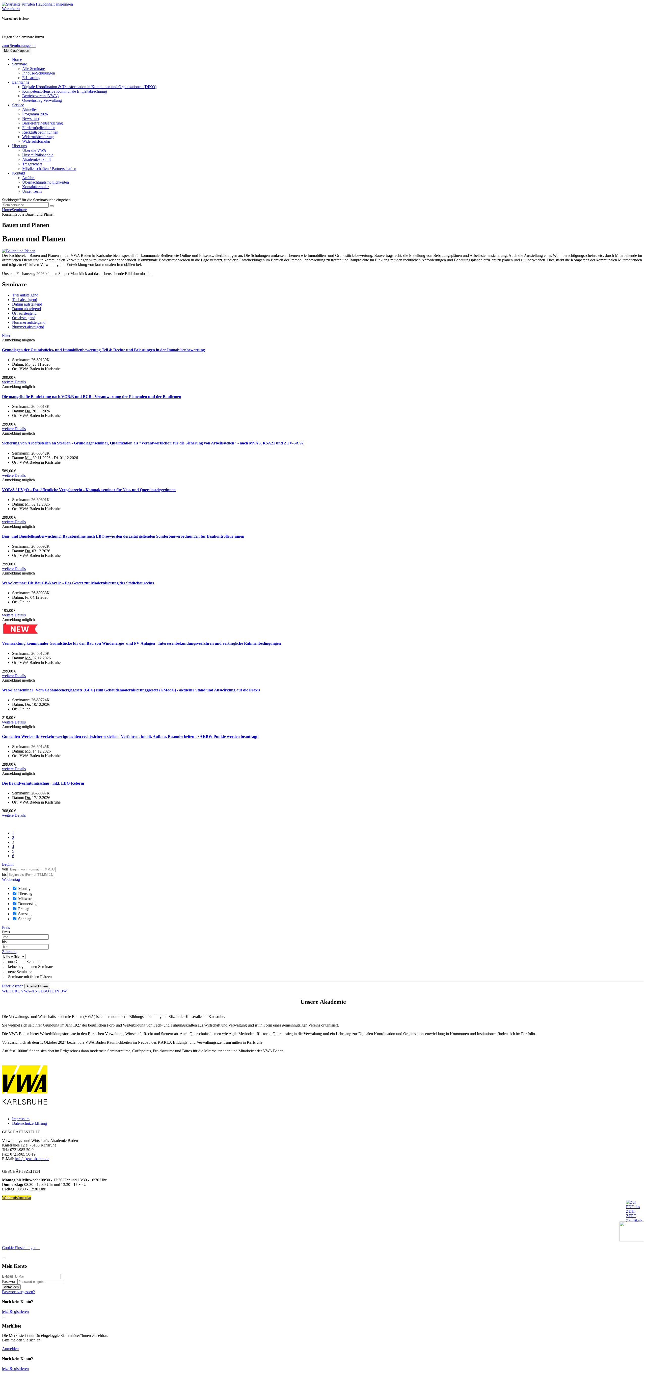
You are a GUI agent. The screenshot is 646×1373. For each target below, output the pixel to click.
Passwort (9, 1281)
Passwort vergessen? (18, 1292)
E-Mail (7, 1276)
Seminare (19, 210)
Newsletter (30, 118)
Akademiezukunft (36, 159)
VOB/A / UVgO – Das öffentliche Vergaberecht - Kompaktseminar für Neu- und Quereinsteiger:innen (89, 490)
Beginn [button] (8, 864)
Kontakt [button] (18, 173)
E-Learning (31, 78)
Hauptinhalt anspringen (54, 4)
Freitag (23, 909)
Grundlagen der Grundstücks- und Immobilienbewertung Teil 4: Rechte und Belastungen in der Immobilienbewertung (103, 350)
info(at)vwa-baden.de (32, 1159)
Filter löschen (12, 986)
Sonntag (24, 919)
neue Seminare (20, 971)
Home (17, 59)
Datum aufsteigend (27, 304)
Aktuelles (29, 109)
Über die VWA (34, 150)
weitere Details (14, 382)
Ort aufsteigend (24, 313)
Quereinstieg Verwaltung (42, 100)
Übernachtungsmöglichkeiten (45, 182)
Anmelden (11, 1287)
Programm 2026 (35, 114)
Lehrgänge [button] (20, 82)
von (5, 869)
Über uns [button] (19, 146)
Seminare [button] (19, 64)
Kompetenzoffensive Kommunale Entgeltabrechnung (64, 91)
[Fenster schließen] (4, 1317)
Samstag (25, 914)
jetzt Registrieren (15, 1311)
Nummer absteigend (28, 327)
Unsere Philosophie (37, 155)
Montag (24, 888)
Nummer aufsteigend (28, 322)
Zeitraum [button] (9, 952)
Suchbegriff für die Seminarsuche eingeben (36, 200)
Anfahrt (28, 178)
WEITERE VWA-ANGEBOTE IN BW (34, 991)
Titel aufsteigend (25, 295)
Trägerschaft (32, 164)
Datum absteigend (26, 309)
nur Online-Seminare (24, 961)
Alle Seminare (33, 68)
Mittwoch (26, 898)
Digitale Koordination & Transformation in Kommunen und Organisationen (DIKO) (89, 87)
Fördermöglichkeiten (38, 128)
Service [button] (18, 105)
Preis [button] (6, 927)
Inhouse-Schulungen (38, 73)
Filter (6, 335)
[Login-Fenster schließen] (4, 1257)
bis (5, 874)
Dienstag (25, 893)
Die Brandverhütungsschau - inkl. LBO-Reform (43, 783)
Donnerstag (27, 904)
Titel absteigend (24, 299)
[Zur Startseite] (18, 4)
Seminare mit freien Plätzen (30, 977)
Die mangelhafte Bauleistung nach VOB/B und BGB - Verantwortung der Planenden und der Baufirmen (91, 396)
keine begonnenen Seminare (30, 966)
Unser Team (32, 191)
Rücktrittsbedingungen (40, 132)
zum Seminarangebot (19, 45)
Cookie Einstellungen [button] (21, 1247)
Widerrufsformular (16, 1197)
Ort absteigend (23, 318)
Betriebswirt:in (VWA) (40, 96)
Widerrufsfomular (36, 141)
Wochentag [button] (11, 879)
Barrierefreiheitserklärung (42, 123)
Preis (6, 932)
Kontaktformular (35, 187)
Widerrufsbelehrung (38, 137)
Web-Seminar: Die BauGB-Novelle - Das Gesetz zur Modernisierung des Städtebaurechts (78, 583)
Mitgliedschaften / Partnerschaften (49, 168)
